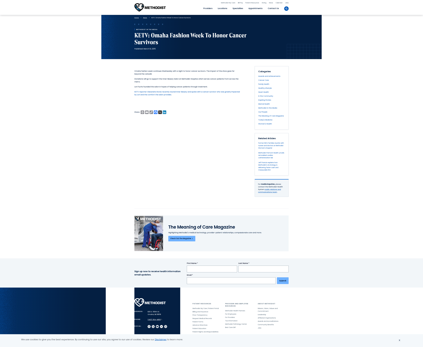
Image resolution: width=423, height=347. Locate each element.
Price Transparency (200, 315)
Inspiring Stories (264, 100)
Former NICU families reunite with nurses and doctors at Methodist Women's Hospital (271, 145)
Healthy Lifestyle (265, 88)
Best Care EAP (230, 327)
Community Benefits (266, 325)
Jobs (287, 3)
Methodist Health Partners (235, 311)
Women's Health (265, 124)
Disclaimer (161, 339)
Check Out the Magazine (180, 238)
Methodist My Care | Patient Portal (206, 308)
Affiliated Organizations (267, 318)
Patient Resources (252, 3)
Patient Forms (198, 322)
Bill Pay (240, 3)
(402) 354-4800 (154, 319)
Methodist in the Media (267, 108)
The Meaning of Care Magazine (271, 116)
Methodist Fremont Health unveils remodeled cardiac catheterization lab (271, 155)
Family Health (263, 84)
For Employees (230, 314)
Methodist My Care (228, 3)
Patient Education (199, 328)
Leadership (262, 314)
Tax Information (231, 321)
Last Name (247, 263)
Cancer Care (263, 80)
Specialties (238, 8)
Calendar (279, 3)
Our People (262, 112)
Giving (264, 3)
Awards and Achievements (269, 76)
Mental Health (264, 104)
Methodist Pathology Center (236, 324)
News (271, 3)
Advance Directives (200, 325)
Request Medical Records (202, 318)
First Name (196, 263)
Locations (222, 8)
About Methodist (266, 304)
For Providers (230, 317)
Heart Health (263, 92)
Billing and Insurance (200, 312)
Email (194, 275)
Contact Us (273, 8)
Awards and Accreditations (268, 321)
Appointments (255, 8)
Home (136, 18)
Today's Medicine (265, 120)
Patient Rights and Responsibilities (205, 332)
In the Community (265, 96)
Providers (207, 8)
